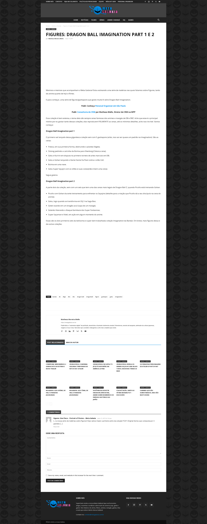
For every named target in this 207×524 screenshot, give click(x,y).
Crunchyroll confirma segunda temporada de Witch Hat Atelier (78, 366)
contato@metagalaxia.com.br (94, 515)
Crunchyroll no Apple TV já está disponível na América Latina (102, 366)
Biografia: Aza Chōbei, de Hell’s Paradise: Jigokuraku (55, 392)
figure (97, 297)
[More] (68, 306)
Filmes (93, 20)
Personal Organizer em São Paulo (110, 106)
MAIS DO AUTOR (72, 342)
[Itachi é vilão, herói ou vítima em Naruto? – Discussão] (127, 381)
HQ (124, 20)
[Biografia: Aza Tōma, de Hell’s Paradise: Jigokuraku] (80, 381)
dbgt (64, 297)
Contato (59, 1)
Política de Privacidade (88, 1)
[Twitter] (156, 1)
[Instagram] (148, 1)
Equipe (101, 1)
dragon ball (80, 297)
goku (111, 297)
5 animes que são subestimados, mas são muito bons (149, 392)
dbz (74, 297)
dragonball (89, 297)
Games (130, 20)
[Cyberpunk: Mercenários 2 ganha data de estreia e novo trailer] (56, 355)
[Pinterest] (152, 1)
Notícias (84, 20)
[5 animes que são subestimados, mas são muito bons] (150, 381)
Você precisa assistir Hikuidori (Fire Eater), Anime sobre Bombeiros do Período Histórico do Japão (103, 394)
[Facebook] (145, 1)
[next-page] (50, 404)
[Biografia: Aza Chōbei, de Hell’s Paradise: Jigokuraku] (56, 381)
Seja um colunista (71, 1)
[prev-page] (47, 404)
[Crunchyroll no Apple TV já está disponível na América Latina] (103, 355)
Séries (102, 20)
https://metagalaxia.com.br (68, 322)
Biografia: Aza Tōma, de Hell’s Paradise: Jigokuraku (78, 392)
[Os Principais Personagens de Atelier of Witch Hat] (150, 355)
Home (76, 20)
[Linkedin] (70, 331)
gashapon (104, 297)
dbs (69, 297)
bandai (55, 297)
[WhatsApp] (58, 306)
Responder (56, 426)
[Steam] (78, 331)
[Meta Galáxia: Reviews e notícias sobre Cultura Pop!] (103, 10)
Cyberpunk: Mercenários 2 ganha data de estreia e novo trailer (56, 366)
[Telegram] (63, 306)
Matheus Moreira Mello (56, 38)
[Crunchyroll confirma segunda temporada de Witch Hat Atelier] (80, 355)
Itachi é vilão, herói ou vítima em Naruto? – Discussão (125, 392)
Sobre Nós (49, 1)
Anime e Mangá (113, 20)
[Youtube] (159, 1)
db (59, 297)
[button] (158, 20)
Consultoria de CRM (86, 112)
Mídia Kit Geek (111, 1)
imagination (118, 297)
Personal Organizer (125, 1)
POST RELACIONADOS (55, 342)
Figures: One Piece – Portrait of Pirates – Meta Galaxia (74, 418)
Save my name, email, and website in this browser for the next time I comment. (76, 475)
